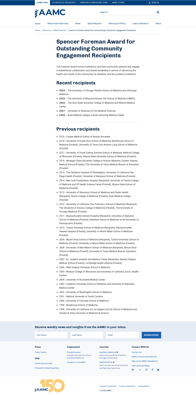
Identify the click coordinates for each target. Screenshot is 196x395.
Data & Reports (94, 24)
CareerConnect (74, 352)
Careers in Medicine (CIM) (94, 3)
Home (37, 24)
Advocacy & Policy (117, 24)
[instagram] (146, 370)
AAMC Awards (59, 30)
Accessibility (143, 386)
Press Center (40, 352)
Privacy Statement (127, 386)
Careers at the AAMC (76, 362)
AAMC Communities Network (144, 357)
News (77, 24)
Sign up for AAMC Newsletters (145, 361)
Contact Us (136, 352)
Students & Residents (64, 3)
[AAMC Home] (50, 13)
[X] (140, 370)
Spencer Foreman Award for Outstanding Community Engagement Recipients (102, 30)
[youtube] (158, 370)
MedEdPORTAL (106, 362)
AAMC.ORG (42, 3)
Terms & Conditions (107, 386)
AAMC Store (118, 3)
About (158, 24)
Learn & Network (140, 24)
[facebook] (152, 370)
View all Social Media (141, 366)
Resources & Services (57, 24)
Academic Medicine (107, 352)
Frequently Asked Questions (47, 368)
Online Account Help (43, 363)
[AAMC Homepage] (50, 385)
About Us (47, 30)
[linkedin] (133, 370)
